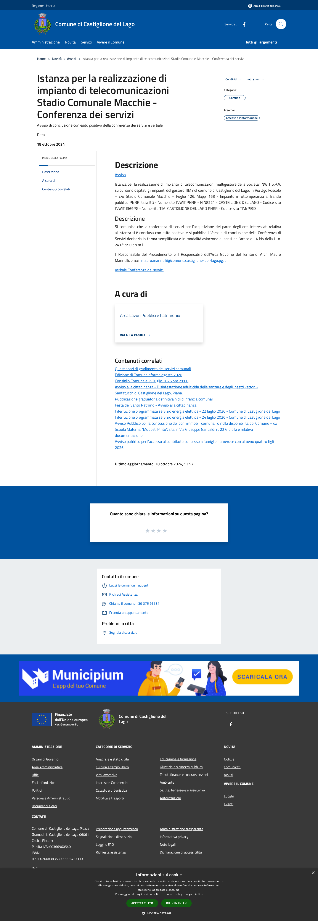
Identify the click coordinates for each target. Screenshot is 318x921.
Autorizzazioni (170, 797)
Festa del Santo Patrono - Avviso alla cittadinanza (155, 405)
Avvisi (71, 58)
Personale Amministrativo (51, 798)
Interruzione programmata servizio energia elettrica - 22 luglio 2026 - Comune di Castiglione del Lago (197, 411)
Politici (37, 790)
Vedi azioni (254, 79)
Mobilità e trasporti (110, 798)
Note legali (168, 844)
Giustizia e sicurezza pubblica (181, 766)
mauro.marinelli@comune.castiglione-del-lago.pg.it (183, 260)
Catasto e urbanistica (111, 790)
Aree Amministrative (47, 767)
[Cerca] (281, 24)
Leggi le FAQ (105, 844)
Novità (57, 58)
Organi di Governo (45, 759)
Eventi (228, 804)
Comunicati (232, 767)
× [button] (313, 873)
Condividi (231, 79)
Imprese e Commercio (111, 782)
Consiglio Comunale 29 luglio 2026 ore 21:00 (151, 381)
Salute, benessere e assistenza (182, 790)
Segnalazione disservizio (114, 836)
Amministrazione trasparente (181, 828)
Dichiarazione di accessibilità (181, 852)
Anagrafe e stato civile (112, 759)
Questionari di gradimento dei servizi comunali (153, 369)
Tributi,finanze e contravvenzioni (184, 774)
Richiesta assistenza (111, 852)
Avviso (120, 175)
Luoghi (229, 796)
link (200, 894)
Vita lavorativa (106, 774)
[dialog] (159, 894)
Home (41, 58)
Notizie (229, 759)
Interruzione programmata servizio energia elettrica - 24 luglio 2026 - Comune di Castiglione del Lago (197, 417)
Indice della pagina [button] (54, 158)
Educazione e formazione (178, 759)
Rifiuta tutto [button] (176, 903)
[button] (158, 913)
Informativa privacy (174, 836)
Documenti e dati (44, 805)
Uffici (35, 774)
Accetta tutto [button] (142, 903)
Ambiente (167, 782)
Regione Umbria (43, 5)
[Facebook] (242, 24)
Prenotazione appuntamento (117, 828)
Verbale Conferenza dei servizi (139, 270)
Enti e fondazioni (44, 782)
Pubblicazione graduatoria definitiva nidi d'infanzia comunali (164, 399)
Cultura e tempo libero (112, 767)
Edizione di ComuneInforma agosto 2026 (148, 375)
